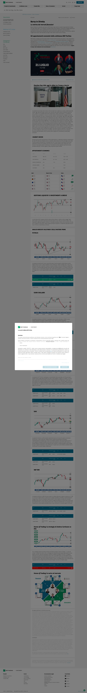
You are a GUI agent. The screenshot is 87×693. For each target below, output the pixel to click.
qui (51, 351)
